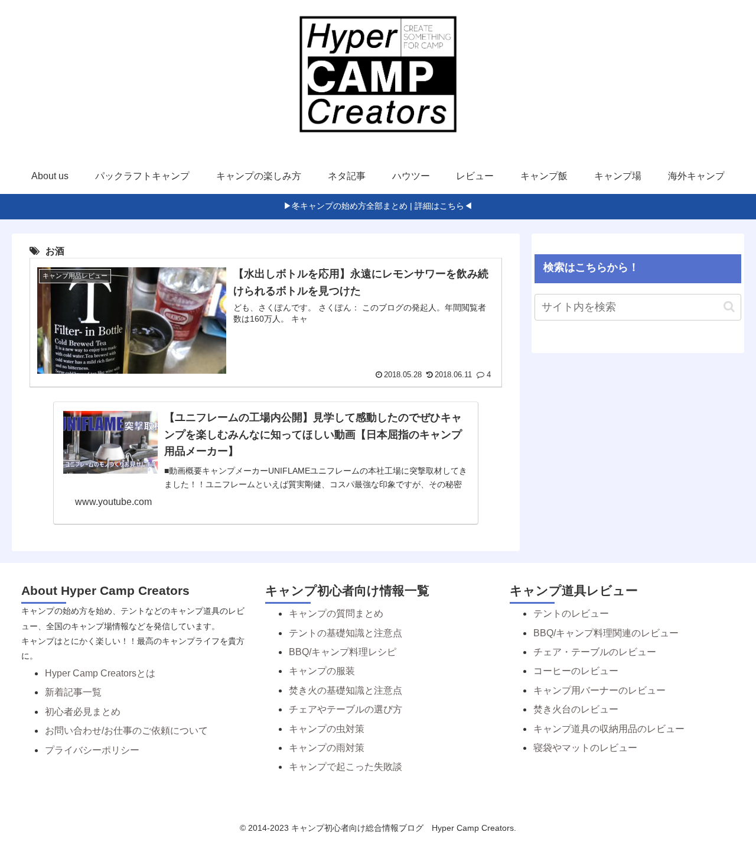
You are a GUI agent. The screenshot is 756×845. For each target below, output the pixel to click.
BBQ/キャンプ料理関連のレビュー (606, 633)
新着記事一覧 (73, 692)
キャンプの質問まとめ (336, 613)
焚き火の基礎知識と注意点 (345, 690)
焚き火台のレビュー (575, 709)
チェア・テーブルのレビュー (594, 652)
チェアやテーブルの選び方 (345, 709)
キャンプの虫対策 (326, 729)
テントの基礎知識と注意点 (345, 633)
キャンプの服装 (322, 671)
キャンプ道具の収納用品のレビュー (609, 729)
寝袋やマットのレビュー (585, 748)
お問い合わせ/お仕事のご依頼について (126, 731)
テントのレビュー (571, 613)
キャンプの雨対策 (326, 748)
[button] (729, 306)
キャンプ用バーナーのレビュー (599, 690)
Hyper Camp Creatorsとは (100, 673)
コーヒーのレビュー (575, 671)
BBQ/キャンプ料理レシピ (342, 652)
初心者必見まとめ (82, 712)
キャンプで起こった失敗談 (345, 767)
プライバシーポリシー (92, 750)
